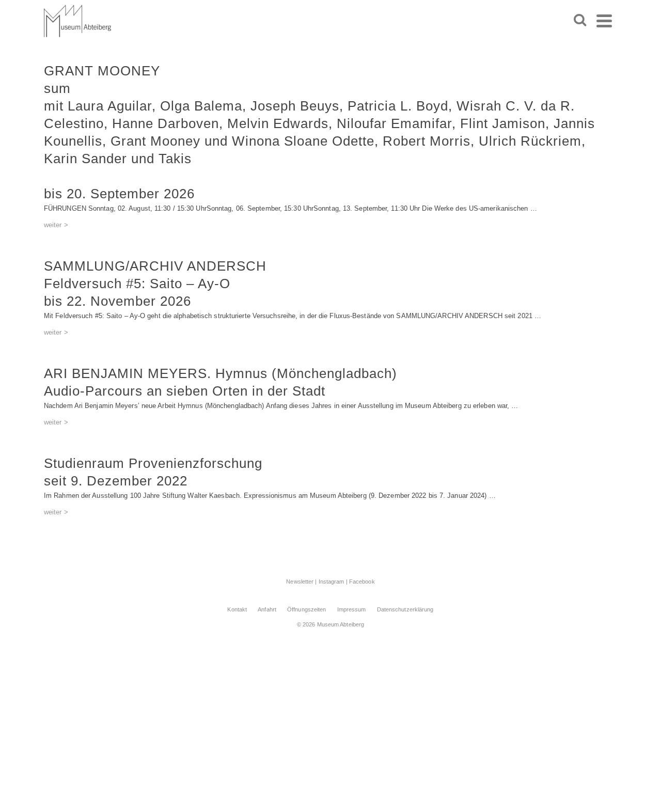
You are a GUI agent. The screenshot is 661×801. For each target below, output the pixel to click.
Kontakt (237, 609)
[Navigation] (604, 20)
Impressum (351, 609)
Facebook (362, 581)
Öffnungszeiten (306, 609)
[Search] (580, 20)
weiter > (56, 225)
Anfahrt (267, 609)
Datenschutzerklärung (405, 609)
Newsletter (299, 581)
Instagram (331, 581)
